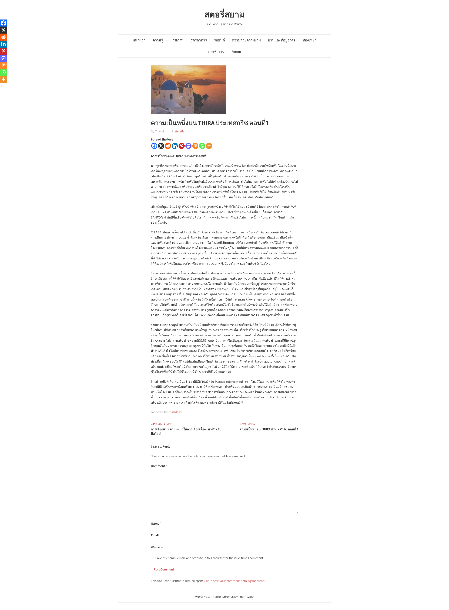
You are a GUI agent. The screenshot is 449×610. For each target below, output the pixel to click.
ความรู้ (158, 40)
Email (155, 535)
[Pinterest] (182, 146)
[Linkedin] (175, 146)
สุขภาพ (177, 40)
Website (157, 547)
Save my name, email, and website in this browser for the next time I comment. (209, 558)
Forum (236, 52)
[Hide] (1, 86)
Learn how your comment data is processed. (234, 581)
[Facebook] (154, 146)
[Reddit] (168, 146)
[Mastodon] (188, 146)
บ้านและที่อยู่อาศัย (282, 40)
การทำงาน (216, 52)
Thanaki (160, 131)
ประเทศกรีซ (174, 412)
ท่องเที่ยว (309, 40)
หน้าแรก (139, 40)
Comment (159, 466)
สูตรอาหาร (198, 40)
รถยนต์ (219, 40)
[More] (209, 146)
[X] (161, 146)
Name (156, 523)
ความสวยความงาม (246, 40)
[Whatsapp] (202, 146)
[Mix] (195, 146)
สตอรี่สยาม (224, 14)
